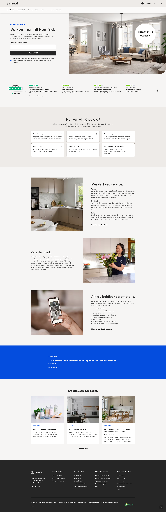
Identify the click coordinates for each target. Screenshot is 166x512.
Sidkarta (33, 507)
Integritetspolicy (94, 502)
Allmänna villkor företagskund (67, 502)
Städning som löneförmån (125, 484)
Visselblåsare (121, 486)
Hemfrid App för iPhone (102, 475)
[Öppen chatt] (161, 507)
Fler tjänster (33, 10)
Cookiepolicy (82, 502)
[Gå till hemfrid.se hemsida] (13, 3)
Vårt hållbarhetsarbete (81, 486)
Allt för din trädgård (58, 478)
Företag (44, 10)
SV (155, 3)
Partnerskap (121, 481)
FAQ (96, 486)
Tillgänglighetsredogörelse (109, 502)
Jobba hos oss (121, 478)
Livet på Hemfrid (79, 481)
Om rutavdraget (100, 484)
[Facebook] (32, 486)
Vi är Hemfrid (56, 10)
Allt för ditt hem (57, 475)
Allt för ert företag (58, 481)
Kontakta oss (121, 475)
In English (34, 502)
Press (118, 489)
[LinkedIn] (36, 486)
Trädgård (21, 10)
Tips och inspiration (101, 481)
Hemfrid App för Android (103, 478)
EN (161, 3)
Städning (10, 10)
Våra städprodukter (80, 484)
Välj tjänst (33, 53)
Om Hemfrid (77, 475)
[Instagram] (39, 486)
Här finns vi (77, 478)
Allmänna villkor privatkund (47, 502)
